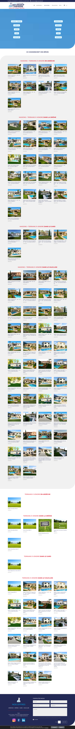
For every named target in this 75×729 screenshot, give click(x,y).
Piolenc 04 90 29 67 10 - (13, 1)
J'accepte (36, 719)
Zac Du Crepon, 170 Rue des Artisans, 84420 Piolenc (19, 714)
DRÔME (17, 29)
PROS (60, 5)
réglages (46, 727)
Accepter (54, 727)
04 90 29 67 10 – (13, 715)
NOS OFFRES (46, 5)
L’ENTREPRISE (39, 5)
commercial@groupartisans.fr (22, 715)
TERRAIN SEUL (58, 21)
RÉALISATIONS (55, 5)
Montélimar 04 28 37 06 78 (23, 1)
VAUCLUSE (16, 37)
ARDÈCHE (16, 25)
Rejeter (61, 727)
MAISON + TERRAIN (16, 21)
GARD (16, 33)
